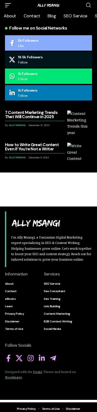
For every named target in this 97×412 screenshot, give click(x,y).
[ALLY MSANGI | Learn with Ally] (48, 5)
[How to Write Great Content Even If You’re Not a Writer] (79, 155)
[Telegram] (53, 358)
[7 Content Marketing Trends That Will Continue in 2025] (79, 122)
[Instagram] (30, 358)
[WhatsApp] (48, 76)
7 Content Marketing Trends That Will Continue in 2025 (31, 114)
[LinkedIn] (48, 93)
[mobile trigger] (9, 5)
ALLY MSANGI (17, 125)
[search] (88, 5)
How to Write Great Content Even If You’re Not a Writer (32, 147)
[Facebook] (48, 43)
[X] (48, 59)
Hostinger (13, 377)
